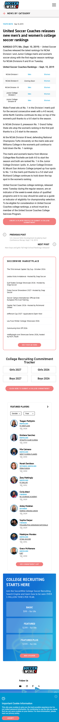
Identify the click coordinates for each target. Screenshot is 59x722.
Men (29, 74)
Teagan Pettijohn (27, 421)
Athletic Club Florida (29, 440)
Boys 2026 (44, 378)
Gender (15, 413)
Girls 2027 (15, 369)
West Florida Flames (28, 454)
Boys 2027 (15, 378)
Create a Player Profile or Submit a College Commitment (29, 221)
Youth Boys (8, 24)
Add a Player (29, 656)
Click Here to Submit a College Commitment (29, 389)
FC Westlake (25, 426)
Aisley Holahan (26, 506)
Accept (10, 718)
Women (47, 74)
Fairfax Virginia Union (29, 511)
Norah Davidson (27, 463)
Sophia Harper (26, 520)
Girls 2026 (43, 369)
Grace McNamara (27, 548)
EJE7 (21, 553)
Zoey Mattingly (26, 477)
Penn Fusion (25, 468)
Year (27, 413)
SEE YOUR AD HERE (29, 345)
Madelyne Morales (28, 534)
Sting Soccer (25, 539)
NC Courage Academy (28, 497)
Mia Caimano (25, 449)
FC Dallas (24, 483)
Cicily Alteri (25, 491)
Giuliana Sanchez (27, 435)
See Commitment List (29, 564)
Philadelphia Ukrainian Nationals (34, 525)
